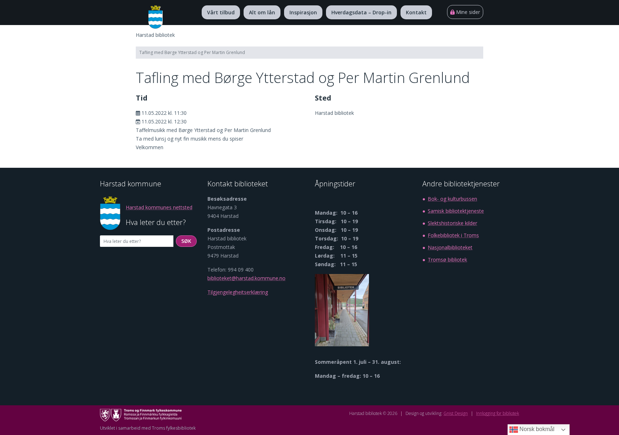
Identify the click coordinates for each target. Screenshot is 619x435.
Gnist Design (455, 413)
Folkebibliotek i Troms (453, 235)
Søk (189, 240)
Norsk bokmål (536, 429)
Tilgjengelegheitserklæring (237, 292)
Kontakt (416, 12)
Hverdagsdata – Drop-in (361, 12)
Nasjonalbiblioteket (450, 247)
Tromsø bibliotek (447, 259)
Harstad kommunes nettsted (159, 207)
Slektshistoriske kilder (452, 223)
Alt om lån (262, 12)
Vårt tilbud (221, 12)
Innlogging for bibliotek (497, 413)
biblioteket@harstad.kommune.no (246, 278)
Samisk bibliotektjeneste (456, 210)
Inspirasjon (303, 12)
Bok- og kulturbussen (452, 198)
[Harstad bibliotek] (155, 17)
